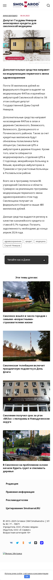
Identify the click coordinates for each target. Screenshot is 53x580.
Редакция (12, 483)
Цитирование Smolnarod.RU (23, 508)
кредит (28, 241)
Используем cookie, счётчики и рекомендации (26, 573)
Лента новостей (15, 58)
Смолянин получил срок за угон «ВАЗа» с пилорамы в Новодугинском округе (26, 418)
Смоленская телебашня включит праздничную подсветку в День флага (24, 368)
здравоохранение (12, 241)
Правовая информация (20, 491)
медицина (40, 241)
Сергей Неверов (12, 245)
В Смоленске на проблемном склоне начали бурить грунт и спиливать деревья (25, 468)
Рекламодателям (17, 500)
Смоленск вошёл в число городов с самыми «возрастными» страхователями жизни (25, 319)
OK (27, 576)
